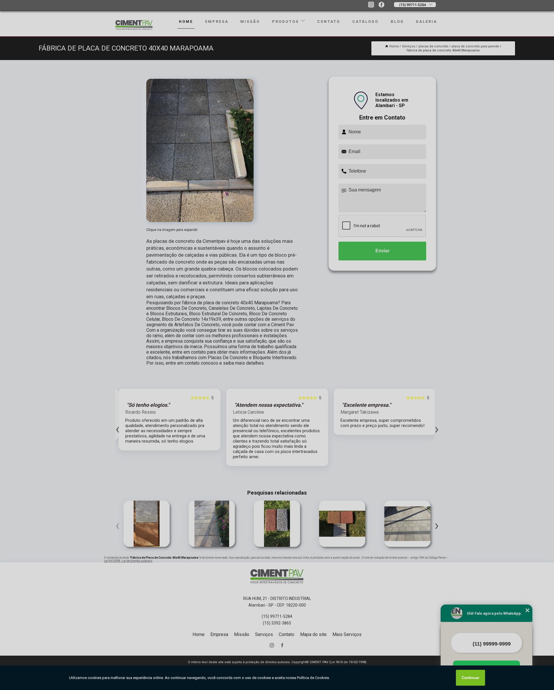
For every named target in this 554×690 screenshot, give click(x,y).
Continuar (470, 678)
